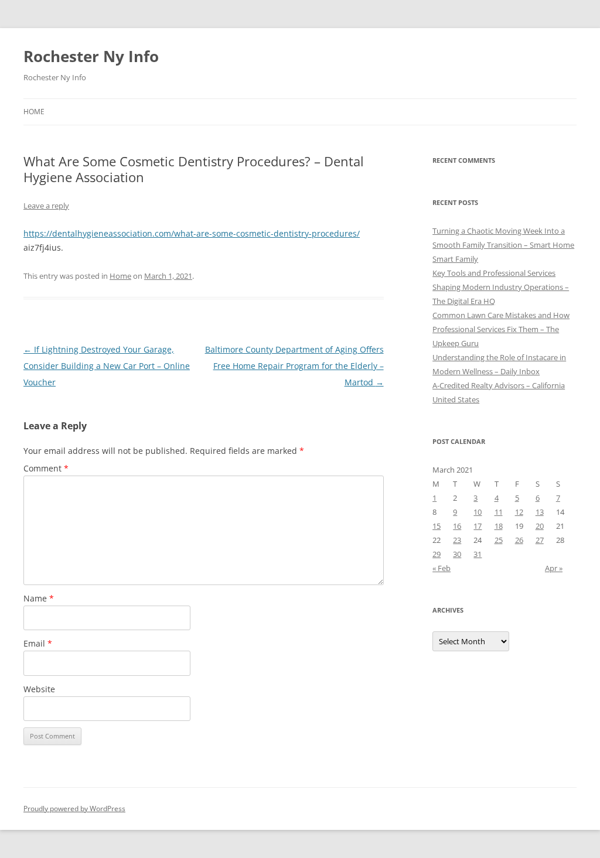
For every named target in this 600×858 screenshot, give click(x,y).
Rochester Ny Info (91, 56)
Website (39, 689)
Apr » (553, 568)
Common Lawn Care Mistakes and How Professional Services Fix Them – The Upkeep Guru (501, 329)
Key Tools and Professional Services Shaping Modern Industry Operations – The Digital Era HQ (500, 287)
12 (519, 512)
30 (457, 554)
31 (477, 554)
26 (519, 540)
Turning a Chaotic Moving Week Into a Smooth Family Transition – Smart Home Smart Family (503, 244)
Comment (46, 468)
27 (540, 540)
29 (436, 554)
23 (457, 540)
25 (499, 540)
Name (38, 598)
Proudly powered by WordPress (74, 808)
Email (37, 643)
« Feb (441, 568)
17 (477, 526)
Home (34, 112)
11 (499, 512)
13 (540, 512)
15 (436, 526)
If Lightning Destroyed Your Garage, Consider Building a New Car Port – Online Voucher (106, 366)
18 (499, 526)
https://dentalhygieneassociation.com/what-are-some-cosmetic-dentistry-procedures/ (191, 233)
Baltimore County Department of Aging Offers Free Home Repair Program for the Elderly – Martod (294, 366)
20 (540, 526)
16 (457, 526)
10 (477, 512)
